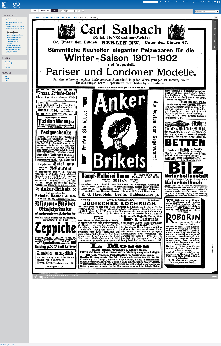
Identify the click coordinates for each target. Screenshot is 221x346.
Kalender (7, 67)
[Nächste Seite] (76, 11)
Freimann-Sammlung (13, 34)
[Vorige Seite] (64, 11)
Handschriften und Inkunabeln (15, 28)
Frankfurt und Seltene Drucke (15, 26)
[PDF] (215, 41)
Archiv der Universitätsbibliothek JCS (14, 21)
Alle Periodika (9, 64)
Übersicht (45, 11)
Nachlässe (9, 53)
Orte (6, 76)
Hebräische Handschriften (15, 35)
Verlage (7, 78)
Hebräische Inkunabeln (14, 37)
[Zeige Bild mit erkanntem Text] (83, 11)
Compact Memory (12, 32)
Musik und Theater (11, 51)
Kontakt (185, 2)
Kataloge (9, 43)
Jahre (6, 80)
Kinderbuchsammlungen (13, 47)
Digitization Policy (206, 2)
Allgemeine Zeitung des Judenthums (48, 17)
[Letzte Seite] (78, 11)
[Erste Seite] (61, 11)
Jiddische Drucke (12, 39)
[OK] (161, 2)
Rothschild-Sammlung (13, 45)
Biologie (8, 24)
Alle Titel (7, 65)
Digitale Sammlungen (11, 19)
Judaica (8, 30)
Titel (35, 11)
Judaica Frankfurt (12, 41)
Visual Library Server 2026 (7, 345)
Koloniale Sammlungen (13, 49)
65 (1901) (72, 17)
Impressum (195, 2)
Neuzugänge (8, 62)
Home (178, 2)
